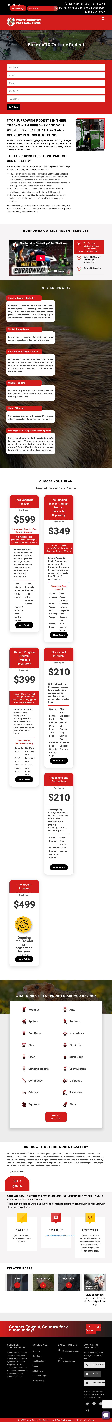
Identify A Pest (39, 1361)
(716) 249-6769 (80, 8)
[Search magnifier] (56, 8)
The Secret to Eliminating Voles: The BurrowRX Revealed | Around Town (88, 247)
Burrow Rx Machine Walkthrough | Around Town (92, 259)
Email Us (56, 1230)
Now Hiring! (18, 8)
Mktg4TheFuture (87, 1420)
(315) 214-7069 (95, 11)
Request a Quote (93, 1328)
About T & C (38, 1370)
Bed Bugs (37, 1356)
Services (36, 1351)
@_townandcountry (70, 1351)
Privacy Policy (38, 1380)
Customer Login (39, 1375)
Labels (35, 1365)
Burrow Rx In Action (92, 268)
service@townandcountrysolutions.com (62, 1235)
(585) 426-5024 (93, 4)
